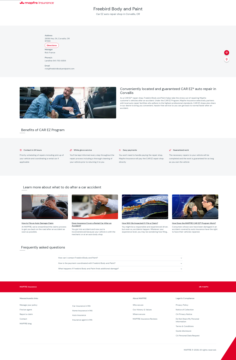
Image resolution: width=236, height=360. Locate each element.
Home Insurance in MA (82, 310)
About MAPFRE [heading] (140, 298)
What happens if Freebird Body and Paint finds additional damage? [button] (88, 268)
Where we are (139, 314)
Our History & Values (142, 309)
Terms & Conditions (185, 326)
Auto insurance (79, 315)
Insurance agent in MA (82, 320)
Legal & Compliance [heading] (185, 298)
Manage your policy (28, 305)
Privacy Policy (182, 305)
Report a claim (26, 314)
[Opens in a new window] (45, 207)
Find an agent (26, 309)
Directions (52, 45)
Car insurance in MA (81, 306)
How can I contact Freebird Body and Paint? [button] (78, 257)
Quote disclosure (183, 331)
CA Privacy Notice (184, 314)
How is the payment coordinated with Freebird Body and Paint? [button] (86, 263)
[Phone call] (226, 52)
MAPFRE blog (26, 323)
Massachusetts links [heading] (29, 298)
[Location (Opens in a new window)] (226, 59)
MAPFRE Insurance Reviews (145, 319)
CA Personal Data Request (187, 335)
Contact (23, 319)
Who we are (138, 305)
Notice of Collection (185, 309)
